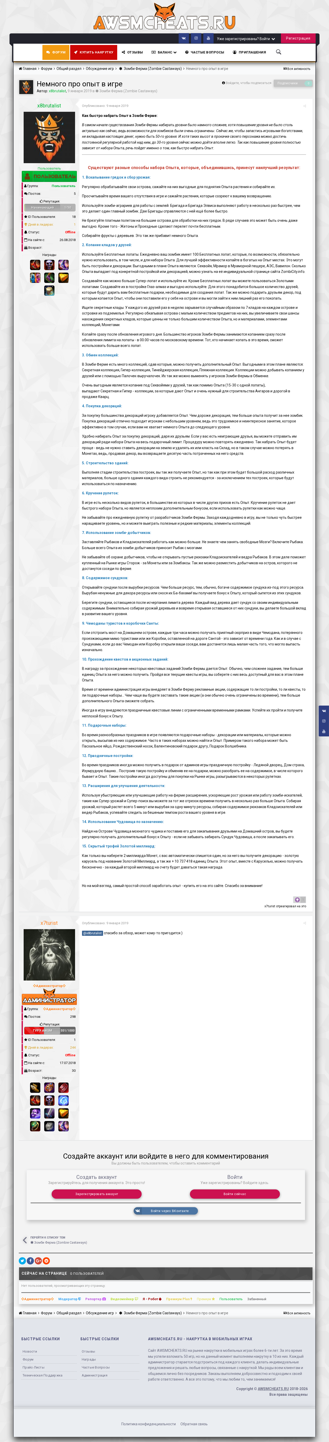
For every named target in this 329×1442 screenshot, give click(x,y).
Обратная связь (194, 1424)
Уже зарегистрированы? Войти (244, 39)
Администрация (94, 1375)
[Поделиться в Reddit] (46, 1260)
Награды (89, 1359)
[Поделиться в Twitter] (22, 1260)
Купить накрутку (96, 52)
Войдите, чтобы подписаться (248, 83)
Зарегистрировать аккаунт (96, 1194)
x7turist (269, 906)
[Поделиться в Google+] (38, 1260)
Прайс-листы (33, 1367)
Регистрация (298, 38)
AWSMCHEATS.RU (273, 1389)
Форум (59, 52)
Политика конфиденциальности (148, 1424)
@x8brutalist (92, 933)
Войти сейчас (235, 1194)
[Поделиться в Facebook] (30, 1260)
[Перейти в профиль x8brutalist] (26, 87)
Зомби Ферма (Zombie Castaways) (128, 91)
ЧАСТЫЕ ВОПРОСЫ (207, 52)
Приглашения (252, 52)
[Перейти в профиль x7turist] (49, 955)
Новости (30, 1351)
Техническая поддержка (42, 1375)
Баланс (165, 52)
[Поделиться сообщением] (304, 106)
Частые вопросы (96, 1367)
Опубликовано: (105, 106)
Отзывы (135, 52)
